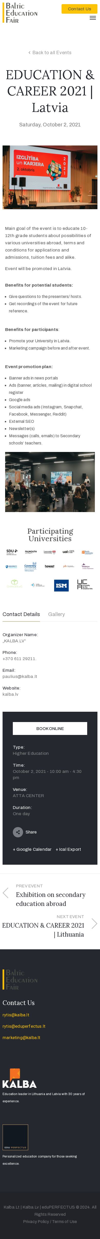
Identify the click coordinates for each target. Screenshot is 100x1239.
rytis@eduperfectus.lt (24, 1026)
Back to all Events (52, 52)
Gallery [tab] (56, 614)
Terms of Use (64, 1221)
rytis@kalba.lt (16, 1014)
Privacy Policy (36, 1221)
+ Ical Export (68, 849)
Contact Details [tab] (21, 614)
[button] (79, 9)
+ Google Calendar (32, 849)
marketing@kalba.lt (22, 1037)
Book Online (50, 728)
